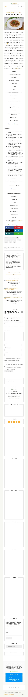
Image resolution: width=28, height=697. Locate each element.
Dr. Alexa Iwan (16, 247)
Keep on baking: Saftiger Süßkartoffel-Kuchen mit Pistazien (14, 300)
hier (17, 68)
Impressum (6, 694)
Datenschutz (11, 694)
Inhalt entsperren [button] (14, 674)
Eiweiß (6, 237)
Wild (14, 242)
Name (5, 342)
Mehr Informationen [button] (14, 671)
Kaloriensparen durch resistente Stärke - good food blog (11, 312)
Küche (6, 242)
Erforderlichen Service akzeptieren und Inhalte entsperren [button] (14, 679)
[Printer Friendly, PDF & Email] (14, 225)
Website (6, 352)
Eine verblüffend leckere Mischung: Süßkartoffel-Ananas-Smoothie (14, 291)
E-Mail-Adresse (7, 347)
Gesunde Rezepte (14, 12)
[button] (9, 227)
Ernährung (12, 237)
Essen (17, 237)
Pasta (20, 12)
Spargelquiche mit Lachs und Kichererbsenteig (14, 282)
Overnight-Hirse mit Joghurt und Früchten (13, 274)
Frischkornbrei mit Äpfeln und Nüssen (14, 272)
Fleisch (8, 12)
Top (22, 694)
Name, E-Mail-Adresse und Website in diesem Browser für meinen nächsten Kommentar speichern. (12, 360)
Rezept (10, 242)
